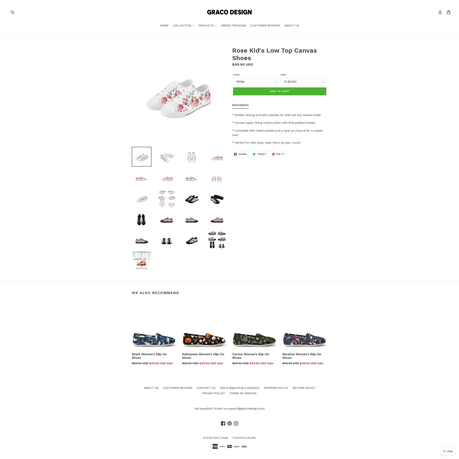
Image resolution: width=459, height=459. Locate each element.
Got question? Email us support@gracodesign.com (230, 408)
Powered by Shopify (244, 437)
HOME (164, 25)
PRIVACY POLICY (213, 393)
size (283, 74)
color (236, 74)
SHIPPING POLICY (276, 388)
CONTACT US (206, 388)
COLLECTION (182, 25)
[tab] (240, 106)
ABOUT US (291, 25)
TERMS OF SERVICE (243, 393)
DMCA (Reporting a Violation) (239, 388)
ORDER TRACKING (233, 25)
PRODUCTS (206, 25)
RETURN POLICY (304, 388)
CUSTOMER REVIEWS (265, 25)
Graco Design (220, 437)
